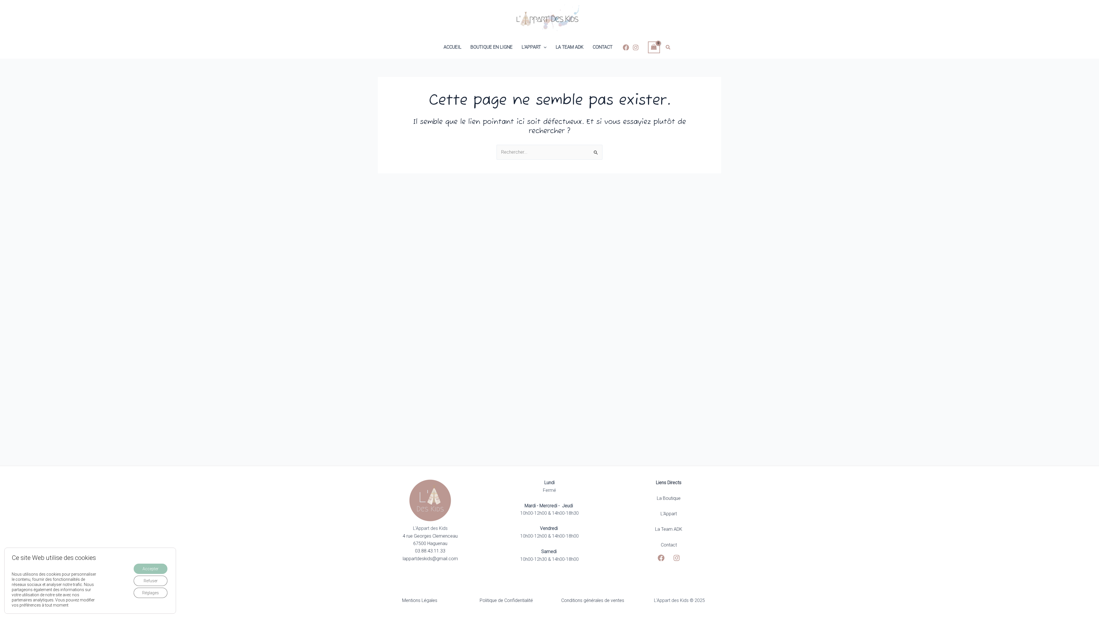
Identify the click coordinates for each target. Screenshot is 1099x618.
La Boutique (669, 498)
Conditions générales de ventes (592, 600)
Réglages (150, 593)
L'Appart (669, 513)
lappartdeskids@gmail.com (430, 558)
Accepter (151, 568)
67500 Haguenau (430, 543)
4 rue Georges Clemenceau (430, 536)
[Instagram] (635, 47)
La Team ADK (668, 529)
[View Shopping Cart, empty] (654, 47)
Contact (669, 545)
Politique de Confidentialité (506, 600)
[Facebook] (626, 47)
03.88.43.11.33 (430, 551)
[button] (544, 47)
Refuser (151, 581)
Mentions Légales (419, 600)
